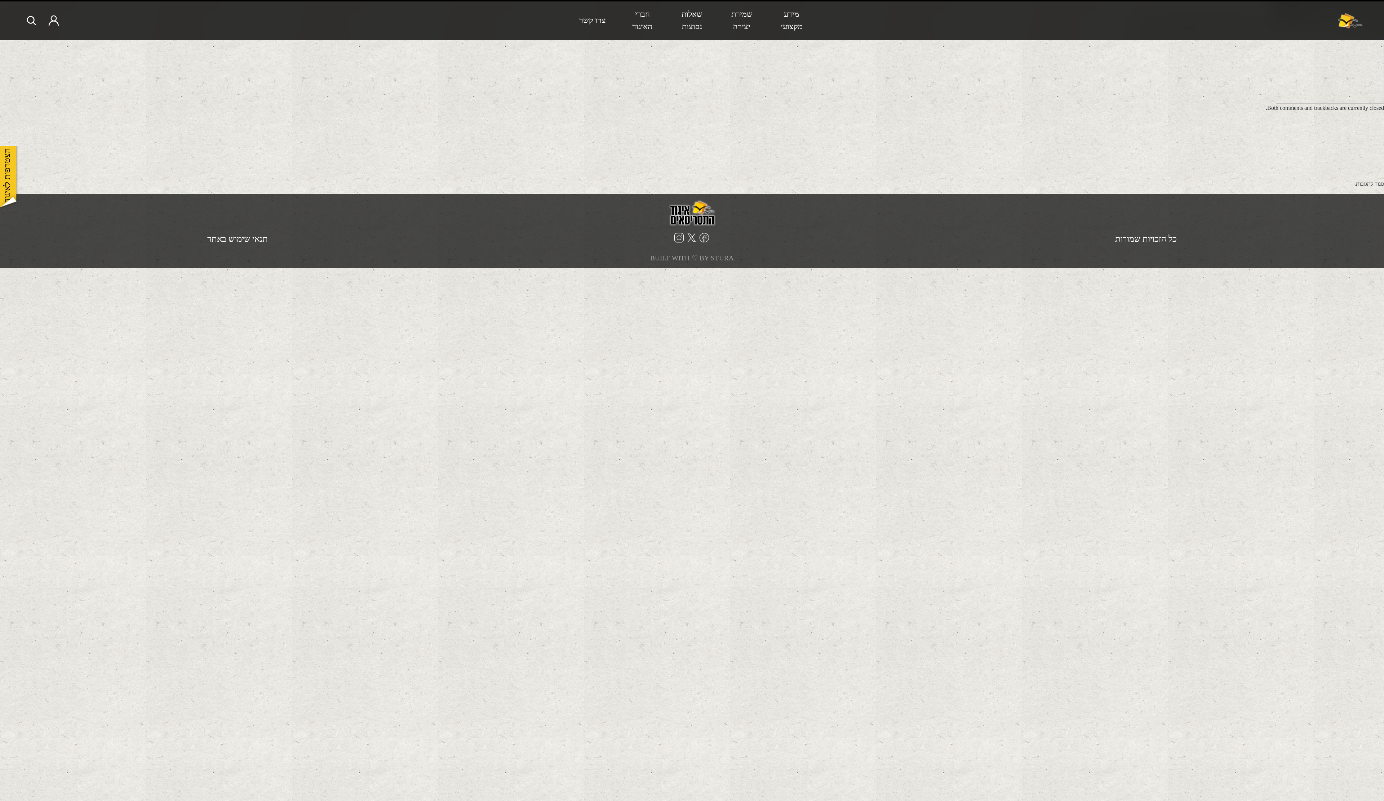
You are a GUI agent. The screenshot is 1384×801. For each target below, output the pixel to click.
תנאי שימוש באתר (237, 238)
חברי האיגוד (642, 20)
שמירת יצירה (742, 20)
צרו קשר (592, 20)
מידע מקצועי (792, 20)
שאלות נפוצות (692, 20)
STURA (722, 258)
